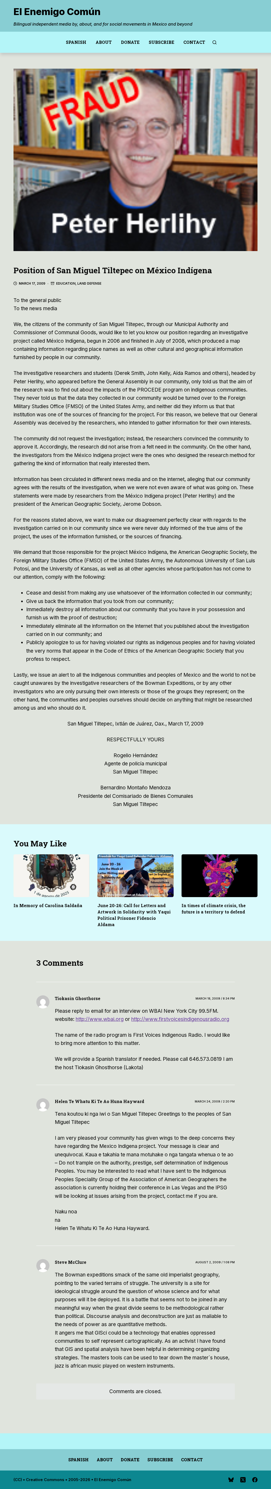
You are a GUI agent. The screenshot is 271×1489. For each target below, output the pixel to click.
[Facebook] (255, 1479)
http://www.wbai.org (100, 1019)
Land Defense (89, 283)
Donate (130, 42)
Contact (194, 42)
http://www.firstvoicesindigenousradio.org (180, 1019)
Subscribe (161, 42)
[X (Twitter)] (243, 1479)
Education (65, 283)
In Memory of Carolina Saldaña (47, 905)
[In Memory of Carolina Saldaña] (51, 875)
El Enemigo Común (57, 11)
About (104, 42)
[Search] (214, 42)
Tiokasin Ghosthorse (77, 998)
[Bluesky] (231, 1479)
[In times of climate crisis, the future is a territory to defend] (220, 875)
